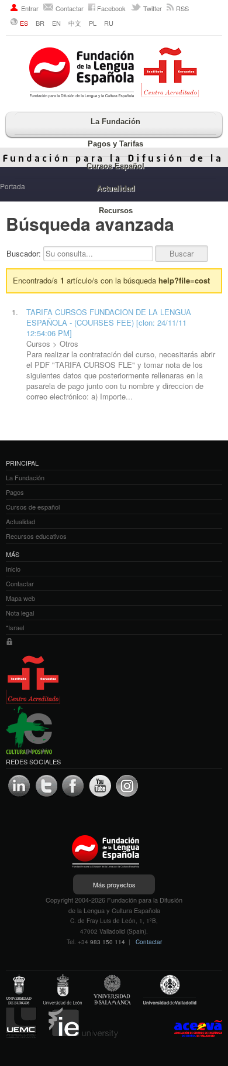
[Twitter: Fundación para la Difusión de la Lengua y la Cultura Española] (46, 786)
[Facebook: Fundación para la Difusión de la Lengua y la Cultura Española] (73, 786)
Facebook (111, 8)
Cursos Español (115, 166)
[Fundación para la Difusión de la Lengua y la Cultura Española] (114, 73)
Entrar (30, 8)
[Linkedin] (19, 786)
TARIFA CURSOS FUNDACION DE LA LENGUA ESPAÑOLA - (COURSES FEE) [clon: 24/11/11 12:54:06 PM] (108, 322)
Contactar (70, 8)
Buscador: (24, 253)
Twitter (152, 8)
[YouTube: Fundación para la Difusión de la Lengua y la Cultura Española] (100, 786)
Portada (12, 186)
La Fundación (115, 121)
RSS (182, 8)
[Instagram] (127, 786)
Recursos (116, 210)
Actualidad (115, 188)
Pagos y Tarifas (115, 143)
